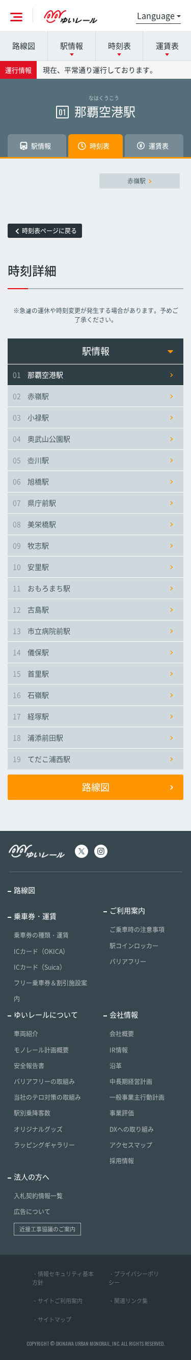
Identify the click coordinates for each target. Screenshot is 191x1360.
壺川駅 (31, 460)
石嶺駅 (31, 695)
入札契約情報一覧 (38, 1195)
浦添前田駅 (38, 737)
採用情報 (122, 1160)
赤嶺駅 (136, 181)
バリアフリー (128, 961)
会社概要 (122, 1033)
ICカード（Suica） (40, 967)
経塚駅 (31, 716)
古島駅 (31, 609)
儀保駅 (31, 652)
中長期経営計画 (131, 1081)
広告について (32, 1211)
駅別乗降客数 (32, 1113)
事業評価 (122, 1113)
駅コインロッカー (134, 945)
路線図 (23, 45)
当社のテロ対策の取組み (47, 1097)
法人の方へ (31, 1176)
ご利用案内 (127, 910)
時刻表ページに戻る (49, 230)
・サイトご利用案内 (57, 1300)
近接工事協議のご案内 (47, 1229)
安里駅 (31, 567)
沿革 (116, 1065)
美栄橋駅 (34, 524)
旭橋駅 (31, 481)
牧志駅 (31, 545)
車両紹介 (26, 1033)
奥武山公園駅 (41, 439)
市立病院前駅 (41, 631)
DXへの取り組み (132, 1129)
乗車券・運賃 (35, 916)
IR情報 (119, 1050)
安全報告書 (29, 1065)
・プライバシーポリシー (133, 1278)
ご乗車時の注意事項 (137, 929)
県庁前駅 (34, 503)
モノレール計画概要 (41, 1050)
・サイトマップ (51, 1319)
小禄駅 (31, 417)
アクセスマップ (131, 1145)
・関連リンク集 (128, 1300)
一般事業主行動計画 (137, 1097)
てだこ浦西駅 (41, 759)
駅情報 (96, 351)
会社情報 (124, 1014)
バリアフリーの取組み (44, 1081)
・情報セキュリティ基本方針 (63, 1278)
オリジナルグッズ (38, 1129)
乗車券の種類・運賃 (41, 935)
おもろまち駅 (41, 588)
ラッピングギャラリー (44, 1145)
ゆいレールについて (46, 1014)
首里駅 (31, 673)
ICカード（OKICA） (41, 951)
